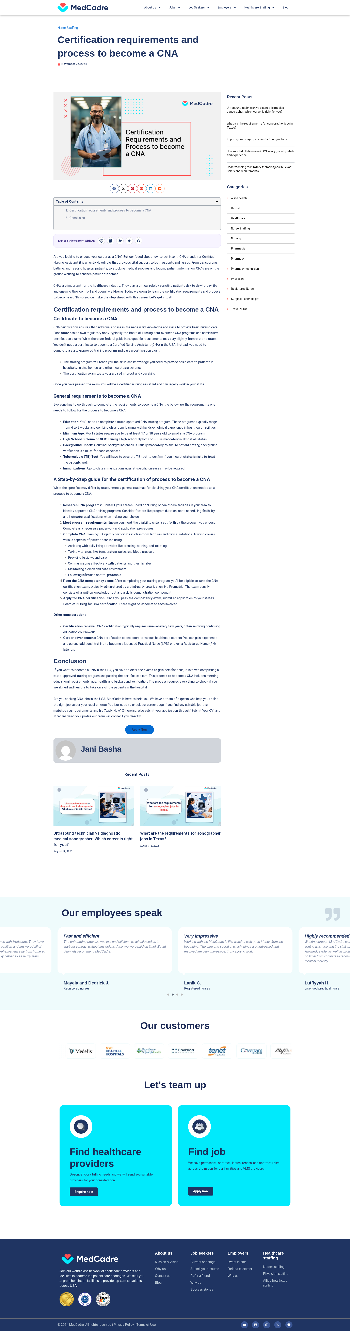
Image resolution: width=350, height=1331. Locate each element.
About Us (150, 7)
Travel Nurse (239, 309)
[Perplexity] (110, 240)
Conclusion (77, 218)
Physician (237, 278)
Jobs (172, 7)
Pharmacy (237, 258)
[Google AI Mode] (129, 240)
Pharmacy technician (245, 268)
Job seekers (202, 1253)
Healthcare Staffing (257, 7)
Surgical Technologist (245, 298)
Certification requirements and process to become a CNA (110, 210)
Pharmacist (238, 248)
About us (163, 1253)
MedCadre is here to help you (127, 699)
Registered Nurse (242, 288)
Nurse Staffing (68, 28)
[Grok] (138, 240)
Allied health (239, 198)
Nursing (236, 238)
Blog (285, 7)
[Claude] (120, 240)
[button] (114, 188)
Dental (235, 208)
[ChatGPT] (101, 240)
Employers (225, 7)
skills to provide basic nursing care (193, 327)
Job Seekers (197, 7)
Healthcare (238, 218)
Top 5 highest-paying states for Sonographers (257, 139)
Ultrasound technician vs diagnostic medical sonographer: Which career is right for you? (93, 839)
